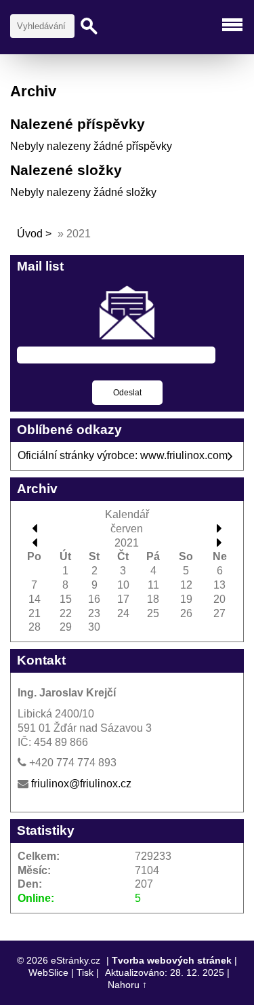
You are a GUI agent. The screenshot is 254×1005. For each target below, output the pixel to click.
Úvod (30, 233)
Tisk (85, 972)
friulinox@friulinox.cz (81, 783)
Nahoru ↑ (127, 984)
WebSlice (48, 972)
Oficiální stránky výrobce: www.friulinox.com (123, 455)
